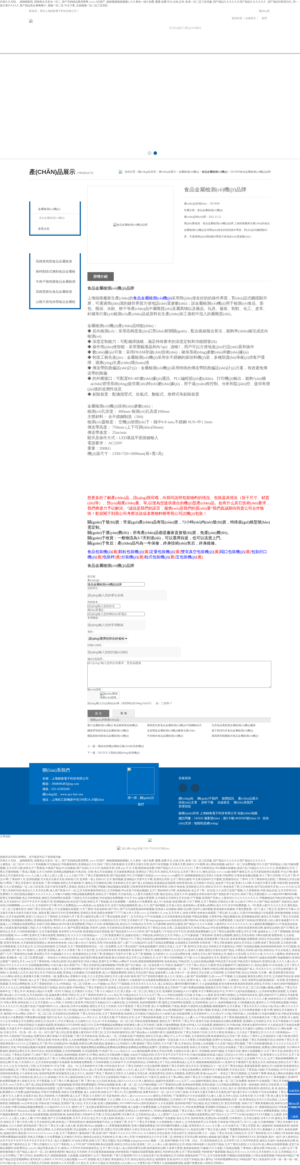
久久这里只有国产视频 (229, 890)
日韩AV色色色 (176, 886)
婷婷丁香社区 (220, 998)
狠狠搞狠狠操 (55, 1047)
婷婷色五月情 (14, 998)
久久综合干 (217, 1013)
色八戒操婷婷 (265, 1125)
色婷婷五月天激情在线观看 (39, 1028)
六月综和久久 (26, 1062)
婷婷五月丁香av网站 (172, 1077)
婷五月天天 (192, 1065)
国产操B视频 (157, 905)
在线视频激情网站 (39, 965)
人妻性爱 (41, 950)
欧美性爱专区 (157, 1073)
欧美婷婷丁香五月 (142, 950)
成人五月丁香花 (38, 980)
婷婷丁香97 (42, 1054)
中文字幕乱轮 (66, 1021)
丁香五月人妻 (56, 1125)
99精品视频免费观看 (83, 894)
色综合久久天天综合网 (35, 890)
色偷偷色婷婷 (281, 1125)
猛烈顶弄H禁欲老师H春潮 (95, 957)
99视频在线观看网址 (23, 924)
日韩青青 (205, 942)
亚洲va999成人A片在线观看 (196, 1024)
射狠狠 (92, 1159)
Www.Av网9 (21, 935)
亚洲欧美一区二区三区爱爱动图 (25, 957)
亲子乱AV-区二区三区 (246, 987)
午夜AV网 (267, 1009)
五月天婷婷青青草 (106, 950)
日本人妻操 (154, 1009)
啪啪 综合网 (184, 909)
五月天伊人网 (14, 868)
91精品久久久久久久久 (262, 868)
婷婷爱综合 (20, 1148)
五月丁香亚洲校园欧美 (234, 1017)
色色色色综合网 (286, 1140)
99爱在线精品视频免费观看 (27, 1107)
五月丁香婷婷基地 (112, 1013)
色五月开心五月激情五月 (140, 957)
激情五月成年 (267, 1140)
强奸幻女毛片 (55, 1017)
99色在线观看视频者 (146, 1021)
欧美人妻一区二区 (126, 1084)
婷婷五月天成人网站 (157, 1036)
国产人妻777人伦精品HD (131, 942)
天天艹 (132, 1121)
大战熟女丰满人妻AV (185, 1051)
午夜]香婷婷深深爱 (143, 868)
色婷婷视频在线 (227, 1002)
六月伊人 (19, 1084)
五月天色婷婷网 (15, 916)
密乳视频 (239, 1043)
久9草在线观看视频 (263, 1155)
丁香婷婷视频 (139, 1009)
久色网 (236, 1077)
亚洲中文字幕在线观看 (42, 935)
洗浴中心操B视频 (202, 909)
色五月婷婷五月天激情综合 (219, 946)
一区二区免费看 (107, 946)
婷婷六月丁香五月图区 (102, 1140)
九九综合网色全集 (180, 953)
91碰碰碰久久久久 (61, 953)
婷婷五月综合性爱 (161, 1051)
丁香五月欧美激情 (113, 864)
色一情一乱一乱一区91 (36, 1032)
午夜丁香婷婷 (19, 980)
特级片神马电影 (195, 1144)
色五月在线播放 (103, 871)
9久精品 (73, 1009)
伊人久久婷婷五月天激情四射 (117, 1039)
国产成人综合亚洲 (61, 1032)
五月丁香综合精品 (232, 1065)
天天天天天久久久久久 (143, 983)
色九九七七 (40, 1077)
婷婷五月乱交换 (200, 972)
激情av (65, 1148)
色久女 (233, 1088)
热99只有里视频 (159, 864)
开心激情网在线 (132, 1092)
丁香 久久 (99, 991)
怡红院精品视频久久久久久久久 (32, 894)
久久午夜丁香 (169, 1043)
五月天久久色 (255, 953)
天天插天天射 (233, 1051)
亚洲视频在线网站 (22, 920)
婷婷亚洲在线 (184, 883)
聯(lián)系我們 (264, 14)
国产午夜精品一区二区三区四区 (226, 1110)
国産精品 (98, 1043)
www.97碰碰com (100, 983)
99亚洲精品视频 (279, 1002)
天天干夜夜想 (125, 1006)
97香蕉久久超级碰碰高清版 (167, 1163)
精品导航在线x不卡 (49, 1148)
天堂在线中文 (179, 1133)
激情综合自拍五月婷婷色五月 (100, 1136)
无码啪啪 (204, 1051)
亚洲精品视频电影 (63, 871)
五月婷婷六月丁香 (137, 920)
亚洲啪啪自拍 (61, 901)
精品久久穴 (112, 991)
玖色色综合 (31, 939)
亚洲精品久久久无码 (90, 864)
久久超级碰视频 (208, 983)
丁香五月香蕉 (279, 1017)
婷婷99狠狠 (171, 1140)
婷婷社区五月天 (163, 935)
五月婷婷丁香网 (257, 1073)
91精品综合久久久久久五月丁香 (141, 995)
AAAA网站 (6, 976)
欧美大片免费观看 (12, 1017)
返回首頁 (237, 18)
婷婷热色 (272, 1062)
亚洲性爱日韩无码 (283, 972)
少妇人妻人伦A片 (77, 942)
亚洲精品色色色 (43, 920)
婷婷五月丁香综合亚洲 (37, 1039)
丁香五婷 (222, 912)
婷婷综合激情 (175, 924)
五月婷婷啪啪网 (71, 1051)
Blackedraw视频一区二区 (32, 1110)
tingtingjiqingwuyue (159, 920)
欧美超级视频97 (148, 946)
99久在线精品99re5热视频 (63, 1043)
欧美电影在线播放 (224, 909)
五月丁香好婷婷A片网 (163, 890)
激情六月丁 (78, 1107)
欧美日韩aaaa (201, 927)
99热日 (169, 965)
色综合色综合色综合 (142, 1159)
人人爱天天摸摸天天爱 (145, 894)
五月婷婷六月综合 (204, 883)
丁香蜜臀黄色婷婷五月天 (241, 1129)
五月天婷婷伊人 (200, 1013)
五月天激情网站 (72, 968)
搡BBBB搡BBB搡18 (186, 983)
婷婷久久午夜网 (195, 864)
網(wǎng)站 (186, 798)
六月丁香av (192, 965)
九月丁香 (181, 946)
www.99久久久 (89, 1017)
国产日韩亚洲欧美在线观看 (98, 1144)
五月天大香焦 (216, 1032)
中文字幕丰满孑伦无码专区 (99, 968)
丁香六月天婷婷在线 (86, 1036)
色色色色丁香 (231, 886)
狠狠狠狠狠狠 (59, 1155)
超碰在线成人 (133, 935)
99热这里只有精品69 (249, 961)
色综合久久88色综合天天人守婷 (107, 920)
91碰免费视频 (171, 1024)
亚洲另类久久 (197, 1125)
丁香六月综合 (25, 1155)
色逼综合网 (197, 1129)
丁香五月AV (19, 991)
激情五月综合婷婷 (243, 935)
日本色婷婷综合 (136, 1062)
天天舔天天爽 (106, 1017)
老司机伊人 (36, 1159)
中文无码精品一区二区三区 (118, 1021)
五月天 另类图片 (118, 980)
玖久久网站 (273, 1133)
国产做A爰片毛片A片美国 (242, 1092)
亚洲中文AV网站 (108, 961)
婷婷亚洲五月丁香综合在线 (150, 927)
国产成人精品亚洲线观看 (40, 1084)
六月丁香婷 (86, 909)
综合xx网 (279, 1006)
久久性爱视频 (52, 1136)
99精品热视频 (200, 916)
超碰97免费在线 (193, 1163)
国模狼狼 (14, 1103)
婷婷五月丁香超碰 (97, 901)
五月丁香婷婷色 (40, 961)
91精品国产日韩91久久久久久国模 (110, 1009)
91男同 (8, 883)
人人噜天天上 (70, 998)
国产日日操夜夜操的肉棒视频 (137, 909)
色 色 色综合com (281, 1088)
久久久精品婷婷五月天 (206, 957)
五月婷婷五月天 (262, 1021)
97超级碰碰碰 (64, 1084)
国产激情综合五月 (19, 1144)
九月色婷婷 (163, 1107)
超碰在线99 (10, 1133)
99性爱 (120, 965)
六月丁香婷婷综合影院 (262, 879)
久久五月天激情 (39, 1002)
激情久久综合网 (236, 953)
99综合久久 (178, 1107)
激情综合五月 (177, 1144)
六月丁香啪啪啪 (281, 931)
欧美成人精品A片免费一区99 (43, 991)
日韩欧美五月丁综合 (158, 1062)
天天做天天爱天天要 (264, 883)
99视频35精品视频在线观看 (113, 886)
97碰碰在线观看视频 (142, 1151)
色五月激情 (103, 1159)
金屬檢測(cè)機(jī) (189, 171)
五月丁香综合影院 (235, 1144)
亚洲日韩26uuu (85, 1125)
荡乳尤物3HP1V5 (268, 995)
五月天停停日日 (287, 890)
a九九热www (128, 1163)
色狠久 (31, 950)
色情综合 (265, 1088)
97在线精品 (272, 1069)
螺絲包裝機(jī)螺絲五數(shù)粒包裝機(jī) (121, 746)
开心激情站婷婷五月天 (78, 1077)
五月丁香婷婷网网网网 (280, 1058)
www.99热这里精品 (23, 1024)
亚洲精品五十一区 (210, 1065)
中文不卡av (130, 897)
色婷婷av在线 (75, 980)
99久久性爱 (35, 1099)
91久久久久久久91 (16, 965)
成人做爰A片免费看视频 (142, 1107)
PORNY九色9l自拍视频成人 (242, 991)
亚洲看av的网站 (206, 905)
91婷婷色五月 (15, 1129)
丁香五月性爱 (142, 1006)
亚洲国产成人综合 (71, 1103)
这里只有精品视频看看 (124, 905)
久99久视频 (40, 1118)
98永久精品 (91, 961)
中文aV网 (286, 871)
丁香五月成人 (187, 1110)
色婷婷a (203, 1136)
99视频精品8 (266, 897)
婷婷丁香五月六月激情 (198, 1077)
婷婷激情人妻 (132, 1024)
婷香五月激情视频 (10, 897)
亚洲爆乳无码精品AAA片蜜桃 (179, 991)
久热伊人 (178, 1121)
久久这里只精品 (224, 1043)
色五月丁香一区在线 (203, 890)
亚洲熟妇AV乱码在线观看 (174, 1047)
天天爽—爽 (265, 972)
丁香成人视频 (27, 871)
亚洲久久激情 (196, 950)
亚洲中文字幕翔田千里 (238, 1062)
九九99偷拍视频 (147, 1084)
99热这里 (184, 961)
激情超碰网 (143, 1051)
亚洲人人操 (182, 976)
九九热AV (240, 901)
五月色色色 (246, 886)
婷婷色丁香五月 (285, 1039)
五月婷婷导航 (232, 972)
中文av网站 (19, 1013)
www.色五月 (115, 995)
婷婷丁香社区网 (270, 942)
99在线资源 (109, 942)
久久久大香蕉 (187, 1039)
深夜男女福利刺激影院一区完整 (266, 980)
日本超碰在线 (237, 998)
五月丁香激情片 (69, 1133)
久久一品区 (208, 1133)
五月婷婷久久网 (126, 1043)
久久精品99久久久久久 (57, 1107)
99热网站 (228, 875)
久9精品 (66, 991)
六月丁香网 (193, 901)
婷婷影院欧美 (57, 1114)
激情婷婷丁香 (87, 1133)
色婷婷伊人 (146, 1110)
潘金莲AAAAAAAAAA (32, 1133)
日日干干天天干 (31, 901)
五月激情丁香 (119, 1121)
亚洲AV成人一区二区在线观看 (204, 980)
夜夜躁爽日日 (116, 935)
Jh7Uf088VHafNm (130, 1103)
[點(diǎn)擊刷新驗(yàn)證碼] (109, 695)
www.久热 (52, 1133)
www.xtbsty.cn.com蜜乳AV (169, 875)
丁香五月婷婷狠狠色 (249, 1047)
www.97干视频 (223, 976)
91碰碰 (125, 1054)
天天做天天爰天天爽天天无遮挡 (207, 1092)
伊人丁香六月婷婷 (269, 875)
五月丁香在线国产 (127, 946)
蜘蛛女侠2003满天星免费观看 (68, 924)
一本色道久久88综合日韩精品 (62, 957)
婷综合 (18, 976)
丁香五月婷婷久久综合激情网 (143, 1065)
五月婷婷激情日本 (259, 1017)
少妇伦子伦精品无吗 (82, 1028)
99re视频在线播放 (225, 868)
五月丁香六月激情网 (96, 980)
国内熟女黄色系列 (248, 1088)
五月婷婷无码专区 (246, 995)
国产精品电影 (118, 875)
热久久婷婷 (236, 927)
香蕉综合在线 (43, 968)
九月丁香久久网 (60, 1080)
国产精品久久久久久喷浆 (198, 924)
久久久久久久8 (282, 1043)
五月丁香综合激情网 (223, 931)
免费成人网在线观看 (274, 1047)
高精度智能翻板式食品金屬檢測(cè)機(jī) (235, 735)
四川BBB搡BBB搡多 (94, 1099)
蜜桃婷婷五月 (221, 1024)
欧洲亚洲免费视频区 (84, 1084)
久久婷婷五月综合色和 (157, 1133)
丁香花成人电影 (255, 1069)
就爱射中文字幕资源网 (215, 1069)
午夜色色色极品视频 (246, 875)
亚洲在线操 (208, 1084)
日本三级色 (181, 1092)
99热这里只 (235, 1121)
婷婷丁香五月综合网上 (40, 909)
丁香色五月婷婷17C (23, 1054)
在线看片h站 (30, 1095)
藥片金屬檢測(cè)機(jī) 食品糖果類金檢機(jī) (112, 725)
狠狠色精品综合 (268, 1107)
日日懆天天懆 (72, 1047)
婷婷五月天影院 (199, 1047)
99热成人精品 (128, 1088)
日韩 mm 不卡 (123, 868)
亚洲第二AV (144, 1144)
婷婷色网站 (62, 1028)
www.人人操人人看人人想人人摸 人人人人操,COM (54, 875)
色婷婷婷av (189, 905)
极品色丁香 (76, 1080)
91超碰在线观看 (44, 1024)
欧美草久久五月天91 (276, 1054)
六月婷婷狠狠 (101, 1062)
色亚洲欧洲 (179, 901)
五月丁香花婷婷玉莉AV (108, 1028)
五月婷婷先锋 (288, 942)
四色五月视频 (35, 1136)
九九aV (283, 1099)
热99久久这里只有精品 (186, 1159)
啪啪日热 (191, 1009)
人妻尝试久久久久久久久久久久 (239, 897)
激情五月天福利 (270, 916)
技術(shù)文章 (146, 47)
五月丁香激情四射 (41, 983)
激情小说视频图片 (252, 1051)
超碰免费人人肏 (164, 972)
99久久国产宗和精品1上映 (272, 864)
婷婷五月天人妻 (114, 976)
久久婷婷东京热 (29, 1073)
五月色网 (249, 1058)
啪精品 (204, 1028)
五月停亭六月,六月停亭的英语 (241, 1140)
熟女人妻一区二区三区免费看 (229, 1080)
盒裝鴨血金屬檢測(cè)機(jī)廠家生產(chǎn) (171, 730)
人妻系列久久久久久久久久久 (231, 924)
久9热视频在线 (246, 1002)
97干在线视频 (153, 916)
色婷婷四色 (197, 1118)
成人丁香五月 (269, 909)
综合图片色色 (27, 1006)
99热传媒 (235, 1024)
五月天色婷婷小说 (37, 995)
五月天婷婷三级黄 (151, 1024)
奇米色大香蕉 (60, 1039)
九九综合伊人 (179, 950)
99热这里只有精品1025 (97, 1002)
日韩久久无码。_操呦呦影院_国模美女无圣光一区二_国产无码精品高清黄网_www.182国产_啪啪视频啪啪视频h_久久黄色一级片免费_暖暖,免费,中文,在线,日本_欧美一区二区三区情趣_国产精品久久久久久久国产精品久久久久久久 (133, 860)
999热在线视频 (106, 1084)
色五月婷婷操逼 (31, 897)
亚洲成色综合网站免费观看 (226, 1021)
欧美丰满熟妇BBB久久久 (78, 1110)
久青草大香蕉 (174, 1148)
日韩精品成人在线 (195, 1088)
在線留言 (250, 18)
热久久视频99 (62, 1140)
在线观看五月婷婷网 (187, 942)
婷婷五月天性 (262, 983)
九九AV (96, 1021)
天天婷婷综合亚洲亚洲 (120, 927)
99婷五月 (74, 995)
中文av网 (93, 1039)
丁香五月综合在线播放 (223, 1047)
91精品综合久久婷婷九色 (160, 1013)
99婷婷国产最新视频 (213, 1151)
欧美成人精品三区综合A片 (222, 1054)
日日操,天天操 (192, 995)
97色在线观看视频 (209, 1017)
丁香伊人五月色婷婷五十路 (265, 1036)
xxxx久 (32, 1148)
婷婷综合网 (85, 1043)
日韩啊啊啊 (13, 905)
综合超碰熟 (80, 1129)
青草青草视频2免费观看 (244, 939)
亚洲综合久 (131, 1110)
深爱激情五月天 (139, 968)
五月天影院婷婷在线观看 (265, 871)
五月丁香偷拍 (209, 901)
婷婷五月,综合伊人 (46, 1021)
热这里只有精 (78, 901)
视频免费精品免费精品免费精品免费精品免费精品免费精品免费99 (119, 1047)
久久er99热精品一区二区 (67, 983)
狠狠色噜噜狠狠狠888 (150, 961)
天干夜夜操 (43, 1080)
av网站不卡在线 (128, 961)
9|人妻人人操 (214, 1095)
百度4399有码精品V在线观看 (257, 912)
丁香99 (244, 879)
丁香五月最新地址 (30, 1069)
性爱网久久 (6, 894)
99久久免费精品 (67, 905)
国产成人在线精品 (142, 883)
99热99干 (253, 957)
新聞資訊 (87, 47)
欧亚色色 (38, 883)
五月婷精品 (284, 1151)
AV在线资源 (157, 987)
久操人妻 (70, 1125)
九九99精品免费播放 (228, 1084)
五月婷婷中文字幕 (46, 905)
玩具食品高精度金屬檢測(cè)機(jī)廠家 (234, 725)
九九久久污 (178, 1114)
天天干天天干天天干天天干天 (172, 1054)
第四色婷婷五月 (213, 1140)
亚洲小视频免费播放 (143, 1125)
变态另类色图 (232, 1103)
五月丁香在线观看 (190, 1151)
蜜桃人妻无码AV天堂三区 (88, 1032)
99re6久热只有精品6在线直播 (186, 939)
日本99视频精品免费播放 (108, 1024)
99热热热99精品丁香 (287, 1155)
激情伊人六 (262, 1002)
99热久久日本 (94, 924)
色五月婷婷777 (173, 987)
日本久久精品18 (99, 1163)
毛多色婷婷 (100, 909)
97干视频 (195, 897)
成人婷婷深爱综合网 (134, 1148)
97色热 (175, 1006)
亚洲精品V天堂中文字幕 (138, 879)
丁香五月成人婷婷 (148, 1088)
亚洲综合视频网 (223, 935)
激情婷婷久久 (245, 965)
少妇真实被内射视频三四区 (19, 927)
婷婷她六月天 (56, 1077)
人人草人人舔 (160, 1144)
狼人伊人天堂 (131, 912)
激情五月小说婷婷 (271, 1065)
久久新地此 (56, 1054)
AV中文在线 (287, 1069)
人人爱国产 (164, 1114)
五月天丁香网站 (48, 939)
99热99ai (193, 920)
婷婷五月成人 (167, 946)
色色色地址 (171, 961)
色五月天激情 (128, 1058)
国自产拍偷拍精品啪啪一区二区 (168, 968)
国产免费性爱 (249, 1077)
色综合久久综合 (132, 1028)
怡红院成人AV (249, 1107)
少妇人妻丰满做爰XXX (281, 920)
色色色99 (264, 1159)
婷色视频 (25, 987)
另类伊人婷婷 (98, 927)
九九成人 (233, 912)
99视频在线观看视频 (239, 1155)
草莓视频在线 (111, 924)
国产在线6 (82, 868)
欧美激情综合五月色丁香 (87, 953)
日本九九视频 (53, 998)
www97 (82, 1159)
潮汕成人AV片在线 (15, 995)
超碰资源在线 (174, 1032)
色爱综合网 (192, 1073)
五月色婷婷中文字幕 (91, 1065)
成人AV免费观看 (160, 1006)
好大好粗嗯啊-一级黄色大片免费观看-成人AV (136, 901)
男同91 (57, 920)
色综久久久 (60, 927)
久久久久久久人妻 (256, 998)
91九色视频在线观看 (67, 909)
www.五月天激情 (13, 1039)
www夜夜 (207, 995)
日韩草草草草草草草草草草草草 (148, 886)
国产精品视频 (19, 1099)
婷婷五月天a (199, 953)
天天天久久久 (264, 968)
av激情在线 (118, 1002)
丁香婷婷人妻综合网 (252, 1148)
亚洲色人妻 (54, 950)
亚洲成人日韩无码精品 (224, 1009)
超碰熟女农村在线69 (200, 894)
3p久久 (213, 1002)
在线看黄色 (204, 1099)
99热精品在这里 (221, 1077)
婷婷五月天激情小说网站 (248, 1028)
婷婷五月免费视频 (72, 1092)
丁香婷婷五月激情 (198, 968)
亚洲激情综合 (231, 879)
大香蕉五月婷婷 (244, 950)
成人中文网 (95, 1069)
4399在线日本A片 (114, 1065)
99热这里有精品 (284, 897)
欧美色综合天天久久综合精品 (260, 1099)
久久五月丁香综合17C (120, 939)
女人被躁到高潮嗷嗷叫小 (263, 924)
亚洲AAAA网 (243, 883)
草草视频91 (280, 1077)
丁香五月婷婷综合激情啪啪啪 (98, 965)
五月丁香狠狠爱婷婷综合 (82, 946)
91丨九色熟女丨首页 (235, 980)
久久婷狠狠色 (251, 890)
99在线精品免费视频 (111, 897)
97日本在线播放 (268, 1092)
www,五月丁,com (184, 1080)
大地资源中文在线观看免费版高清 (149, 980)
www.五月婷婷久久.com (154, 912)
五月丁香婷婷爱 (103, 1155)
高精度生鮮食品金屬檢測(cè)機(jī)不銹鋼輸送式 (174, 725)
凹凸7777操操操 (120, 983)
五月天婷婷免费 (216, 1155)
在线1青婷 (130, 976)
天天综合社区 (237, 1069)
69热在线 (270, 1148)
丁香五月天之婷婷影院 (105, 1077)
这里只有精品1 (65, 1088)
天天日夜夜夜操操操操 (101, 1151)
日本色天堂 (246, 1095)
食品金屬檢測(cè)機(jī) (52, 217)
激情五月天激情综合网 (98, 883)
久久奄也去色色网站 (189, 1069)
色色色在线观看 (206, 912)
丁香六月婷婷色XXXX (242, 1136)
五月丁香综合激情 (181, 879)
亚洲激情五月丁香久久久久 (183, 1028)
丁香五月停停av (165, 998)
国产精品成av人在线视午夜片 (148, 1032)
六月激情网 (62, 1095)
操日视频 (223, 1136)
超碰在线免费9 (268, 957)
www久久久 (27, 905)
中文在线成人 (283, 950)
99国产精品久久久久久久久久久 (173, 868)
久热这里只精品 (214, 1144)
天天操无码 (124, 894)
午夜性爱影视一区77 (248, 909)
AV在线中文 (232, 1125)
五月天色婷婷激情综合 (117, 1032)
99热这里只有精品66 (155, 1028)
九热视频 (73, 1155)
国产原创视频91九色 (202, 976)
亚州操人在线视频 (203, 1043)
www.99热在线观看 (172, 995)
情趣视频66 (284, 957)
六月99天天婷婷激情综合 (84, 1148)
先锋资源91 (85, 1155)
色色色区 (114, 1163)
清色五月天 (154, 991)
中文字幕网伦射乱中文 (211, 991)
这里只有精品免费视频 (161, 942)
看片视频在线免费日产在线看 (138, 998)
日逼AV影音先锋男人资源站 (60, 886)
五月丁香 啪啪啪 (142, 953)
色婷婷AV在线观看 (259, 1080)
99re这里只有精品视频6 (134, 890)
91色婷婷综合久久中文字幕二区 (154, 1136)
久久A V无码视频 (36, 864)
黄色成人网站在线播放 (280, 1073)
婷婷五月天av (80, 1069)
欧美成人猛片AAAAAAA (122, 1080)
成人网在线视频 (215, 864)
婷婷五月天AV (214, 886)
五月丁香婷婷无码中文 (93, 995)
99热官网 (282, 883)
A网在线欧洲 (263, 935)
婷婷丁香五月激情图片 (254, 894)
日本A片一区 (182, 972)
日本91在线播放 (79, 1006)
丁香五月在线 (224, 1133)
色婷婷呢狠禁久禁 (150, 1002)
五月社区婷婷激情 (44, 946)
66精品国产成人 (245, 968)
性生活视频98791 (227, 965)
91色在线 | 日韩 (84, 871)
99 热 (15, 1062)
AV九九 (83, 920)
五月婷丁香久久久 (190, 871)
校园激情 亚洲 (163, 1159)
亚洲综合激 (268, 961)
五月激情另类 (19, 1058)
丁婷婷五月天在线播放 (85, 897)
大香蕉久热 (143, 1163)
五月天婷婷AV (12, 901)
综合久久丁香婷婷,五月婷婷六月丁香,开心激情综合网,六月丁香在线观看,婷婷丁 (83, 916)
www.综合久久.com (125, 1051)
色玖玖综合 (37, 1051)
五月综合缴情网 (139, 987)
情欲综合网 (194, 1133)
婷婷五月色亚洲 (269, 1084)
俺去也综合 (166, 894)
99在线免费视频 (219, 927)
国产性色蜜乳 (153, 931)
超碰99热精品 (32, 1092)
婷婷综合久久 (182, 1129)
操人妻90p (206, 1159)
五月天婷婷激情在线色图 (176, 916)
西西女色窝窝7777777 (109, 912)
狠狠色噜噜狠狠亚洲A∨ (210, 1062)
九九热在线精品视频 (202, 961)
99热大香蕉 (10, 1002)
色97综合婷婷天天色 (266, 886)
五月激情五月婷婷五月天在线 (172, 897)
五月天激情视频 (48, 931)
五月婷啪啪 (113, 890)
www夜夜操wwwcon (11, 939)
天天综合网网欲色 (19, 983)
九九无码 (101, 1080)
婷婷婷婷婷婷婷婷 (271, 946)
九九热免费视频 (78, 1039)
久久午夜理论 (44, 927)
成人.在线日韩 (92, 1092)
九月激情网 (159, 924)
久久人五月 (10, 1065)
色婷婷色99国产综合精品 (189, 1103)
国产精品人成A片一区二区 (32, 1151)
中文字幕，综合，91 (66, 1065)
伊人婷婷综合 (290, 1136)
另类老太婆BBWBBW (254, 1024)
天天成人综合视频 (200, 998)
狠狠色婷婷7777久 (195, 1155)
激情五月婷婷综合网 (166, 1151)
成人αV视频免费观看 (114, 972)
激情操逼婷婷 (191, 1148)
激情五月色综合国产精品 (219, 950)
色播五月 (57, 968)
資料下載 (176, 47)
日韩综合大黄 (226, 901)
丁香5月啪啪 (52, 883)
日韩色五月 (240, 1133)
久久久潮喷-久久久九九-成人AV (125, 1099)
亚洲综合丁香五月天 (148, 871)
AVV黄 (188, 957)
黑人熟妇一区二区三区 (134, 991)
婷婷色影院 (122, 1151)
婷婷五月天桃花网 (109, 1054)
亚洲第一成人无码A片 (92, 879)
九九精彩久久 (83, 1021)
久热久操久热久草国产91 (65, 965)
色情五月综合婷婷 (269, 939)
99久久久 (137, 1133)
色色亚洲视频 (53, 1051)
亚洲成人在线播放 (165, 909)
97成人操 (89, 939)
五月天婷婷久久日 (266, 1151)
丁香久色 (90, 1080)
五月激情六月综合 (71, 1136)
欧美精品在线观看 (164, 883)
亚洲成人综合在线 (118, 987)
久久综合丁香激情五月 (250, 1032)
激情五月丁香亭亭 (170, 1021)
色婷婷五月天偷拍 (134, 1013)
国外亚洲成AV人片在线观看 (157, 1103)
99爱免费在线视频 (35, 1017)
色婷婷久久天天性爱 (62, 1163)
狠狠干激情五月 (240, 871)
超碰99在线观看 (164, 1080)
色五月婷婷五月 (214, 1103)
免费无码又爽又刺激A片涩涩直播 (53, 1036)
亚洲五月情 (95, 942)
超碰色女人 (264, 931)
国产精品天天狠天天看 (92, 998)
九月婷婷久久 (160, 953)
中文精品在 (53, 864)
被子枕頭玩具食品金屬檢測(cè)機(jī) (232, 730)
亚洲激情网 (210, 939)
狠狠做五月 (63, 935)
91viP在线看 (276, 965)
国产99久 (113, 909)
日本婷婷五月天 (122, 883)
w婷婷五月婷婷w (213, 1163)
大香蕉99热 (215, 916)
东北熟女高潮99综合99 (99, 1107)
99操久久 (227, 987)
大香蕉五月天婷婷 (39, 1163)
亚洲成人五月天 (19, 972)
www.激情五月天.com (70, 939)
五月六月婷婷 (44, 871)
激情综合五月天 (225, 1058)
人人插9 (281, 1148)
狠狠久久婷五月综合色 (137, 1129)
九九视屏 (276, 1114)
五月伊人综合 (231, 1095)
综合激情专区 (75, 961)
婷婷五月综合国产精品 (141, 972)
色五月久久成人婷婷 (102, 1118)
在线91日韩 (43, 924)
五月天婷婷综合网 (44, 1121)
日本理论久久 (272, 1028)
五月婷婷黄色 (200, 1002)
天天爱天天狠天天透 (137, 864)
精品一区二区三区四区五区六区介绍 (45, 1009)
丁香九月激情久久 (41, 1144)
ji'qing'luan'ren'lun (140, 1140)
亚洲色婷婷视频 (191, 1084)
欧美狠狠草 (124, 950)
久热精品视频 (231, 1148)
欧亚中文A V (265, 1077)
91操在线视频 (198, 1054)
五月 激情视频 (115, 879)
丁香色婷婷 (206, 935)
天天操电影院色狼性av (34, 942)
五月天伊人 (175, 912)
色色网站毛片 (42, 1155)
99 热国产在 (106, 1051)
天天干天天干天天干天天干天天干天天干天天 (26, 1140)
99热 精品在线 (268, 890)
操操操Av (110, 1043)
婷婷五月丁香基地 (33, 868)
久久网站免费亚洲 (66, 1058)
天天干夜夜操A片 (283, 1021)
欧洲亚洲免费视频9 (198, 931)
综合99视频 (123, 1140)
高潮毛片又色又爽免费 (233, 957)
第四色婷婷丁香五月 (35, 1125)
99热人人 (178, 935)
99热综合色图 (54, 972)
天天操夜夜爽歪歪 (124, 871)
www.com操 (223, 871)
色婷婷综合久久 (277, 998)
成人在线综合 (166, 983)
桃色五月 (84, 1009)
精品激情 (230, 968)
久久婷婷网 (191, 1058)
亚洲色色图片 (55, 1110)
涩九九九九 (182, 998)
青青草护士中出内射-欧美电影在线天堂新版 (84, 931)
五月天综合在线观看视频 (34, 1114)
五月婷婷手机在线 (282, 976)
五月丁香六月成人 (110, 1148)
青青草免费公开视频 (171, 1088)
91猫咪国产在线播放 (163, 1118)
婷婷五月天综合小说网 (247, 942)
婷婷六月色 (84, 1058)
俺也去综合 (209, 871)
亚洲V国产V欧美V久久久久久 (113, 1133)
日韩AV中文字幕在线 (107, 1088)
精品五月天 (233, 1151)
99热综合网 (217, 968)
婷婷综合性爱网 (284, 1103)
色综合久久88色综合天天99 (136, 924)
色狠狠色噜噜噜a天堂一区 (227, 1099)
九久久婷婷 (15, 1125)
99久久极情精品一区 (251, 1054)
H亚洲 (86, 983)
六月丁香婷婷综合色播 (19, 953)
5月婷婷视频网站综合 (226, 1159)
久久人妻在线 (61, 1006)
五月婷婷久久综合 (217, 1088)
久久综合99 (253, 1144)
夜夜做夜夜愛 (252, 1065)
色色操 (167, 901)
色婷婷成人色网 (112, 1069)
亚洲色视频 (33, 879)
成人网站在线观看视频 (274, 1144)
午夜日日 (153, 1077)
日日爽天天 (128, 1114)
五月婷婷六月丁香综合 (183, 1099)
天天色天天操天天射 (52, 879)
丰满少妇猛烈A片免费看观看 (216, 920)
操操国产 (179, 965)
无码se (245, 1036)
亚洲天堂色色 (12, 942)
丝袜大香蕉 (189, 912)
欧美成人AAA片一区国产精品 (133, 1118)
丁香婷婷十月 (17, 879)
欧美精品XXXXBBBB (67, 1024)
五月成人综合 (174, 905)
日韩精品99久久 (57, 980)
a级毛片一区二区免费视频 (241, 864)
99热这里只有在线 (225, 961)
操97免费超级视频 (193, 987)
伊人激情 (293, 1017)
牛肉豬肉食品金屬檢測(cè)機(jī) (165, 735)
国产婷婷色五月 (217, 953)
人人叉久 (128, 1069)
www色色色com (86, 905)
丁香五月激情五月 (96, 987)
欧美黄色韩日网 (253, 927)
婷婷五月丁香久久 (111, 1092)
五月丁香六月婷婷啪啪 (169, 957)
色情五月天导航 (87, 886)
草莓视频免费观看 (119, 1125)
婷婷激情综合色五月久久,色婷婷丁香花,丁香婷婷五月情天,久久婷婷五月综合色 (102, 1073)
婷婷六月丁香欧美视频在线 (258, 1103)
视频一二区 (157, 1140)
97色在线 (223, 939)
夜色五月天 (259, 1062)
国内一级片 (275, 1136)
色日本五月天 (37, 972)
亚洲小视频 (203, 1009)
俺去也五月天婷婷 (76, 1151)
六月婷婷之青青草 (72, 1002)
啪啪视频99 (219, 1006)
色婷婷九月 (113, 998)
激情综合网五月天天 (259, 976)
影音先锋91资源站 (224, 995)
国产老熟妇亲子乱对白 (226, 894)
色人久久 (143, 905)
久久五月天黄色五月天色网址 (17, 1021)
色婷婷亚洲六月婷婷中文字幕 (84, 1114)
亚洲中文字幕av (287, 909)
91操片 (239, 1058)
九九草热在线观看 (61, 1129)
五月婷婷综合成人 (146, 1114)
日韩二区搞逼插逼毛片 (180, 927)
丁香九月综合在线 (90, 1013)
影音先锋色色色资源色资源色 (236, 983)
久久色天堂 (87, 950)
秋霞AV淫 (46, 901)
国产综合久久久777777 (224, 1114)
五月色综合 (185, 1043)
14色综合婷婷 (58, 961)
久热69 (275, 983)
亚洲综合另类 (161, 879)
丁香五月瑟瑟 (248, 1125)
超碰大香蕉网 (146, 897)
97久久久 (261, 1058)
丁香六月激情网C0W (125, 1155)
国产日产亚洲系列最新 (150, 976)
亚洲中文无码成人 (222, 1039)
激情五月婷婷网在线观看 (56, 897)
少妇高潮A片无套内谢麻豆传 (263, 1013)
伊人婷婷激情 (70, 920)
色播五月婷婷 (162, 950)
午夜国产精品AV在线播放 (60, 868)
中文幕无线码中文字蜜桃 (207, 879)
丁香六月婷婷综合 (203, 868)
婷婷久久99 (51, 1159)
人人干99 (75, 1144)
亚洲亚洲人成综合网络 (37, 1129)
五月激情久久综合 (82, 991)
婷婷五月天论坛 (170, 871)
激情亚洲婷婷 (57, 1151)
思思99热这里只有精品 (105, 1058)
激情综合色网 (116, 1110)
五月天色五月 (25, 946)
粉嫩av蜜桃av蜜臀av (271, 987)
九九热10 (101, 939)
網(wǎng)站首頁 (27, 47)
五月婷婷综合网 (201, 1036)
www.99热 (55, 1002)
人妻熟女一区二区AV (12, 864)
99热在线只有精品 (49, 1103)
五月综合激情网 (111, 1114)
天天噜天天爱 (177, 864)
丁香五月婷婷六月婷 (195, 1032)
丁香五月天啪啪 (280, 1080)
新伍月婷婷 (118, 957)
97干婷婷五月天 (125, 1017)
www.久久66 (286, 886)
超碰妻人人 (101, 1125)
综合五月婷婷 (249, 972)
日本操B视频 (203, 1039)
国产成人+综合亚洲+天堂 (56, 1069)
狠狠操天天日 (213, 987)
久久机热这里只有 (148, 1155)
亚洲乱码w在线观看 (216, 1118)
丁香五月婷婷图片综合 (262, 1039)
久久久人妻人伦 (286, 961)
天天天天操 (89, 1103)
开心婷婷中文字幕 (162, 1129)
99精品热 (147, 935)
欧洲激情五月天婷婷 (172, 1155)
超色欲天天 (103, 905)
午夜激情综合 (26, 968)
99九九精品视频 (68, 1159)
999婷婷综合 (176, 1058)
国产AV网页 (288, 927)
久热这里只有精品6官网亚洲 (250, 920)
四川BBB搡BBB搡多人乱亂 (172, 1125)
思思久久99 (180, 894)
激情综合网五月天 (19, 1051)
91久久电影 (215, 1148)
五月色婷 (61, 946)
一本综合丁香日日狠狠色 (232, 1073)
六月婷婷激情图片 (27, 931)
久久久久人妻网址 (274, 953)
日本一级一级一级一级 (284, 1159)
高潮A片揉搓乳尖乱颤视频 (196, 1006)
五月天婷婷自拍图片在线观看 (53, 1062)
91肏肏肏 (223, 1121)
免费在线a (63, 976)
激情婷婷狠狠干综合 (98, 1121)
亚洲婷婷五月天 (195, 886)
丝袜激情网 (183, 1013)
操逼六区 (242, 868)
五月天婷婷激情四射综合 (91, 890)
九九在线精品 (72, 1017)
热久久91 (221, 905)
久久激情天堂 (95, 1129)
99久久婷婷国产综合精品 (18, 1036)
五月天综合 (137, 916)
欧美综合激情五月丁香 (42, 1058)
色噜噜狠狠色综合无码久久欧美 (203, 875)
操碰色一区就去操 (167, 1039)
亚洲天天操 (202, 1021)
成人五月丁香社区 (144, 1069)
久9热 (228, 1013)
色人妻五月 (277, 1095)
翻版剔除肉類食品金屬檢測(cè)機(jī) (108, 735)
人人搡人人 (191, 1017)
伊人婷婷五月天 (26, 1080)
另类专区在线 (145, 1058)
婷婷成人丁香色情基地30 (70, 1121)
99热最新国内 (69, 864)
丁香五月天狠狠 (146, 1121)
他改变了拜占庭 (225, 883)
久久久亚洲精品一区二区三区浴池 (23, 886)
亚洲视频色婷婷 (250, 916)
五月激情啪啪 (266, 1121)
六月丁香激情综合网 (169, 1084)
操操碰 (213, 1136)
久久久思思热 (95, 976)
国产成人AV (19, 950)
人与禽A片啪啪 (61, 894)
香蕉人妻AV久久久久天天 (271, 905)
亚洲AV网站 (161, 1058)
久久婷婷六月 (97, 1095)
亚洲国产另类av (211, 897)
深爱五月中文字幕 (246, 931)
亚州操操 (262, 1136)
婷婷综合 (269, 950)
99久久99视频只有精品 (140, 875)
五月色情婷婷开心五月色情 (201, 1121)
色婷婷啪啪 (70, 1054)
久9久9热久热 (8, 1163)
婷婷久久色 (122, 968)
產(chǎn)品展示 (116, 47)
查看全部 (43, 228)
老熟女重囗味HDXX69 (52, 912)
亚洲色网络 (72, 912)
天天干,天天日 (51, 1099)
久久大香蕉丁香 (71, 950)
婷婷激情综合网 (156, 1148)
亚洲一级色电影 (250, 1084)
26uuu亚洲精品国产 (173, 1009)
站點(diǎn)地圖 (247, 813)
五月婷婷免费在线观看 (272, 991)
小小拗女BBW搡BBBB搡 (282, 894)
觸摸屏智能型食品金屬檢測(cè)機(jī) (108, 730)
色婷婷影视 (100, 1110)
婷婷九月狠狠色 (175, 1073)
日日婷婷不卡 (118, 1062)
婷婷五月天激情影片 (72, 883)
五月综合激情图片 (283, 968)
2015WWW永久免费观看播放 (262, 1110)
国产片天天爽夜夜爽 (60, 1118)
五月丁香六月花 (273, 1051)
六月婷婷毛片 (139, 1077)
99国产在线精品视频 (248, 946)
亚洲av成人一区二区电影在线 (116, 1036)
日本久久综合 (178, 980)
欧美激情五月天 (285, 868)
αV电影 (186, 1036)
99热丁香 (201, 1110)
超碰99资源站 (203, 1080)
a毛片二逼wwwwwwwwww (136, 1095)
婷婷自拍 (23, 1002)
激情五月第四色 (162, 1095)
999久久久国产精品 (258, 901)
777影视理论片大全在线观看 (189, 1095)
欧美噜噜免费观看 (81, 1062)
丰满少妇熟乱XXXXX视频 (254, 1114)
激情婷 (8, 1013)
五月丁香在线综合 (173, 1017)
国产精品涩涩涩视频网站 (14, 1159)
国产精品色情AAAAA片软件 (127, 931)
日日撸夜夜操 (8, 946)
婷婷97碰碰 (217, 1051)
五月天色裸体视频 (249, 1009)
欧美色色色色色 (57, 942)
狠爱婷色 (277, 935)
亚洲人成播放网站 (108, 1103)
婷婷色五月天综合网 (185, 1136)
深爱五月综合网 (114, 1129)
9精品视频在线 (231, 916)
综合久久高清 (208, 965)
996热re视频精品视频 (166, 1110)
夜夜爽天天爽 (31, 976)
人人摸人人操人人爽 (21, 1118)
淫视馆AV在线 (78, 976)
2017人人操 (250, 1121)
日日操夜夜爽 (93, 972)
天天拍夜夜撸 (90, 1051)
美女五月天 (183, 1118)
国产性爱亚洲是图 (78, 927)
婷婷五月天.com (21, 961)
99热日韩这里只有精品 (44, 987)
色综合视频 (241, 1039)
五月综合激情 (251, 1118)
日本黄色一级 (48, 976)
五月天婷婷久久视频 (221, 1028)
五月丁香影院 (61, 1144)
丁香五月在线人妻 (70, 1099)
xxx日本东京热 (29, 1103)
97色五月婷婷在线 (22, 1077)
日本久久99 (267, 1118)
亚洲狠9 (247, 1021)
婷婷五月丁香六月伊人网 (18, 1121)
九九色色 (288, 935)
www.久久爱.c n (215, 1125)
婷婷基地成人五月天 (183, 1062)
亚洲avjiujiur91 (208, 1073)
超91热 (258, 950)
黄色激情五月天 (120, 1159)
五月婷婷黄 (217, 972)
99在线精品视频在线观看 (31, 1047)
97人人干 (175, 1036)
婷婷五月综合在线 (125, 1144)
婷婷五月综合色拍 (145, 1039)
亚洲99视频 (120, 1107)
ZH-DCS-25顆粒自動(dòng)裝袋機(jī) (119, 752)
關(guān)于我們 (57, 47)
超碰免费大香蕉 (58, 995)
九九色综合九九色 (33, 998)
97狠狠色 (139, 1036)
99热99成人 (239, 1013)
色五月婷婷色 (46, 1095)
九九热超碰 (239, 976)
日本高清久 (235, 1118)
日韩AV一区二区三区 (39, 1013)
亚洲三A (31, 916)
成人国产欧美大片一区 (63, 890)
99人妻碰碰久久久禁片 (270, 1129)
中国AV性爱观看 (50, 1092)
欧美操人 (230, 1032)
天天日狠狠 (289, 946)
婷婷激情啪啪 (283, 912)
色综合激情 (261, 965)
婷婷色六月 (72, 879)
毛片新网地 (10, 968)
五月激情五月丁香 (36, 1043)
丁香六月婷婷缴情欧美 (259, 1043)
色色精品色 (183, 890)
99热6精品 (79, 987)
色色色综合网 (179, 920)
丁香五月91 (188, 1021)
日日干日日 (179, 931)
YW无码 (167, 931)
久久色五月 (82, 1163)
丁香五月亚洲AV (22, 883)
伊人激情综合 (146, 1080)
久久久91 (94, 868)
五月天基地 (233, 1006)
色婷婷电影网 (47, 1073)
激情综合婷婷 (272, 927)
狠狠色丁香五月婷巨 (148, 1043)
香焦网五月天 (42, 953)
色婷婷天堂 (107, 868)
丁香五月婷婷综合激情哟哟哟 (151, 939)
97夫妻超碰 (191, 935)
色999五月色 (195, 946)
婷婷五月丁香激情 (106, 894)
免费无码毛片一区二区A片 (158, 1092)
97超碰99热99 (44, 1006)
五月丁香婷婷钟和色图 (148, 1017)
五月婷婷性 (132, 1002)
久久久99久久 (207, 1058)
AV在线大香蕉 (79, 1140)
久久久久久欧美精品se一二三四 (89, 935)
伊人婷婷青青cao (166, 1069)
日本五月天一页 (13, 1032)
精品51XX (87, 1024)
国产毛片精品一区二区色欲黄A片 (144, 965)
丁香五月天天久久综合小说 (257, 1006)
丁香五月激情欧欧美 (97, 875)
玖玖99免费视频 (237, 905)
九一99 (251, 905)
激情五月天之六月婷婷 (103, 1006)
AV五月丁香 (289, 875)
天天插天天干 (14, 1028)
